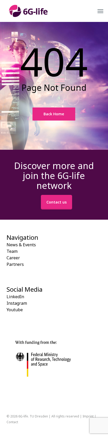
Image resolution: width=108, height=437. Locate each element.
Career (13, 258)
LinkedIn (15, 297)
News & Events (21, 245)
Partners (15, 264)
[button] (100, 11)
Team (12, 251)
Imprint (88, 416)
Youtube (15, 310)
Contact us (56, 202)
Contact (12, 422)
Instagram (17, 303)
